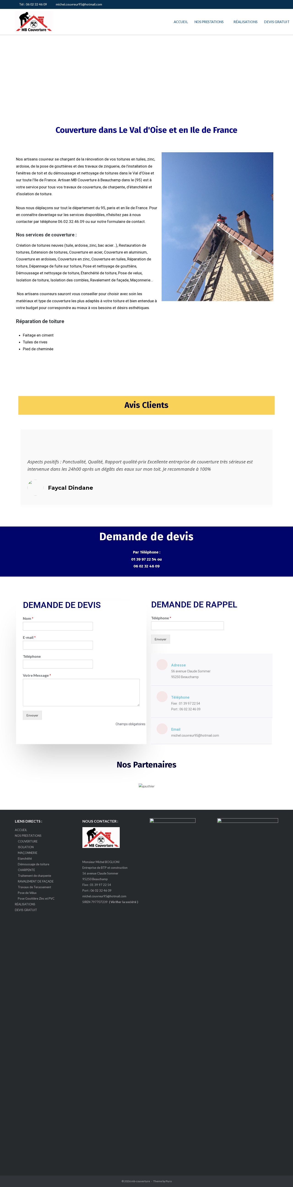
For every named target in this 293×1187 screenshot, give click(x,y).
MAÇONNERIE (27, 853)
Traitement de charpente (34, 875)
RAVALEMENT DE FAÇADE (36, 881)
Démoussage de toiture (33, 864)
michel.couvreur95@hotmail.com (79, 4)
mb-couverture (140, 1181)
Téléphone (32, 656)
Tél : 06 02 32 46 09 (33, 4)
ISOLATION (26, 847)
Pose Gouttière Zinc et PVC (36, 898)
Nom (28, 618)
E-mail (29, 637)
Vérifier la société (123, 902)
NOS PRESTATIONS (209, 22)
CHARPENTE (26, 870)
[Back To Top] (281, 1175)
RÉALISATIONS (245, 22)
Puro (169, 1181)
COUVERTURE (28, 841)
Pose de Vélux (27, 893)
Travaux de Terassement (34, 887)
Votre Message (37, 675)
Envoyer (32, 715)
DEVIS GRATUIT (277, 22)
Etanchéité (25, 858)
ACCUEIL (181, 22)
